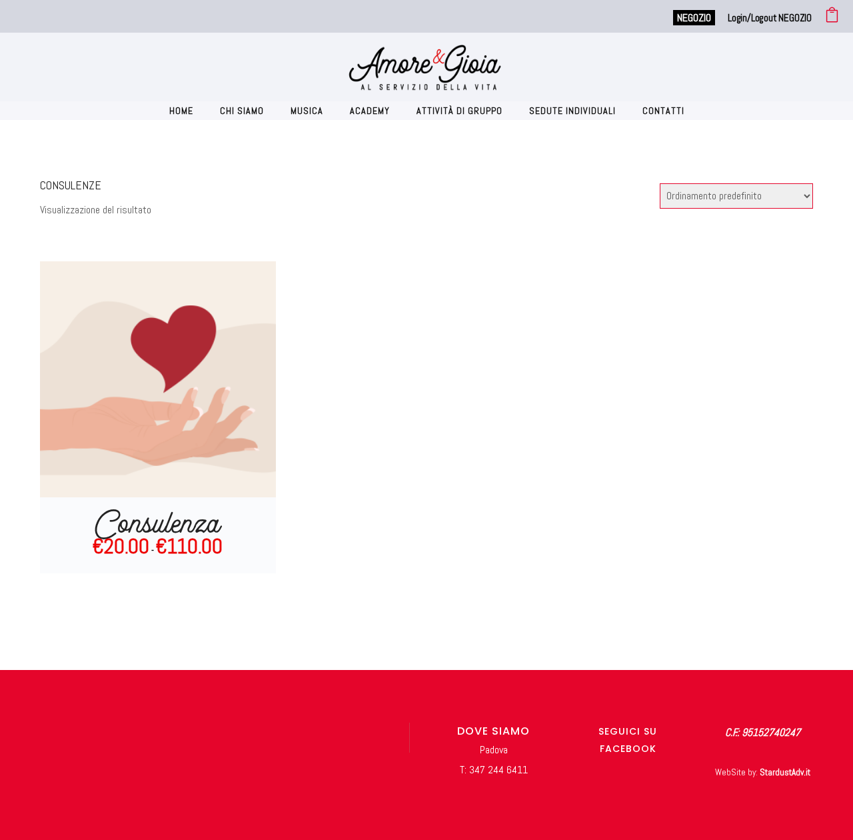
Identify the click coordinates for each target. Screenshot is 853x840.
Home (181, 111)
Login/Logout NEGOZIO (770, 17)
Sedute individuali (572, 111)
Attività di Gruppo (459, 111)
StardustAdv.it (785, 772)
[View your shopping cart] (832, 18)
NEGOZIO (694, 18)
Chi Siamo (242, 111)
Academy (370, 111)
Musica (307, 111)
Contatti (663, 111)
